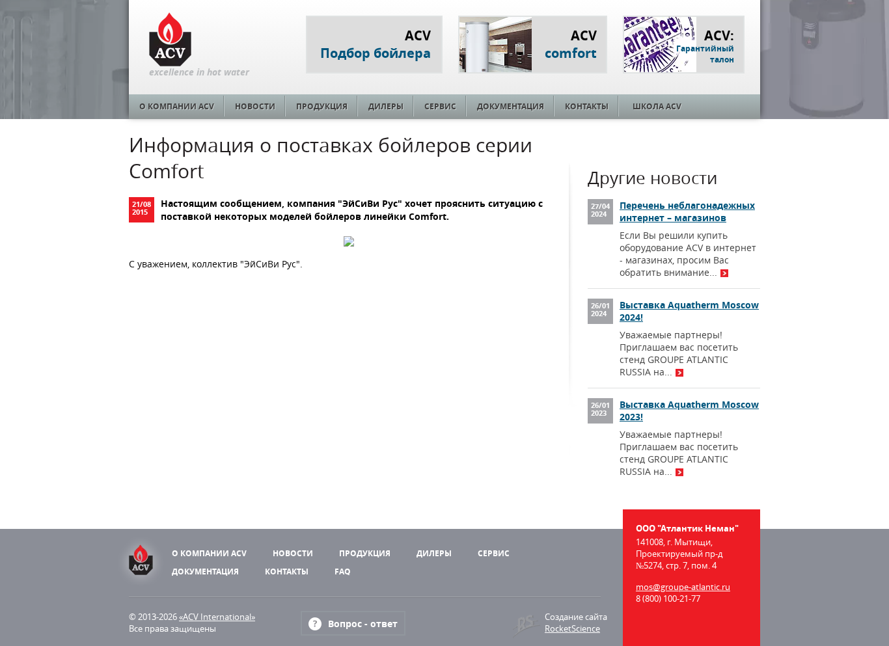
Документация (510, 106)
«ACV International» (217, 617)
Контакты (587, 106)
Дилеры (385, 106)
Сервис (440, 106)
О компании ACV (176, 106)
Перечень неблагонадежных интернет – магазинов (687, 211)
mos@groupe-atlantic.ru (683, 587)
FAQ (343, 571)
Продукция (322, 106)
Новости (255, 106)
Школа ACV (657, 106)
